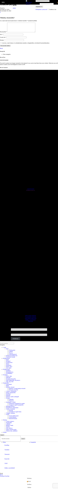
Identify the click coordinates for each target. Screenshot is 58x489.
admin (14, 8)
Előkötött (11, 399)
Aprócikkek (9, 384)
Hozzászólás (3, 31)
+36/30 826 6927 (30, 189)
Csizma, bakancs (10, 421)
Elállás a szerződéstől (30, 319)
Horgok (8, 398)
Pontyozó (11, 400)
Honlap (2, 40)
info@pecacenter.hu (30, 190)
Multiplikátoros (9, 372)
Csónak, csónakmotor (11, 391)
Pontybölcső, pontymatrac (12, 407)
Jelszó (37, 3)
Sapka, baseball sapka (11, 429)
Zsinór (7, 414)
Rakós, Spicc (9, 366)
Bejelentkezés (39, 6)
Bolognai (8, 361)
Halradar (8, 395)
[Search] (34, 2)
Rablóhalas (8, 365)
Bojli (7, 348)
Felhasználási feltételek (30, 315)
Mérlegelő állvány (10, 406)
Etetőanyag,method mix (11, 355)
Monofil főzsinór (13, 418)
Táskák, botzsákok (10, 409)
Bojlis (7, 359)
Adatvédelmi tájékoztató (30, 318)
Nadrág (8, 426)
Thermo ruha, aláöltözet (11, 431)
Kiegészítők (6, 383)
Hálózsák (8, 377)
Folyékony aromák (10, 357)
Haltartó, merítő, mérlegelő (12, 396)
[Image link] (29, 71)
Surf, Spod (8, 368)
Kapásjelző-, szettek (11, 402)
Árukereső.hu (29, 309)
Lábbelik (8, 424)
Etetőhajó (8, 394)
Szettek (4, 432)
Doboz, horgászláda (11, 392)
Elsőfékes (8, 370)
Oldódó (11, 351)
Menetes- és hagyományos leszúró (17, 388)
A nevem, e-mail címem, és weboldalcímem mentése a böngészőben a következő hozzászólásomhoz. (26, 43)
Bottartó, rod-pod (10, 387)
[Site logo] (29, 5)
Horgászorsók (6, 369)
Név (1, 34)
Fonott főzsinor (12, 417)
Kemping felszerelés (11, 379)
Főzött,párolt (12, 350)
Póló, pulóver (9, 428)
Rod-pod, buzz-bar (13, 389)
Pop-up (11, 353)
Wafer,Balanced (13, 354)
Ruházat (5, 420)
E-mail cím (3, 37)
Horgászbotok (6, 358)
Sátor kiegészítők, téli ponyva (13, 380)
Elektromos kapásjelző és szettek (17, 403)
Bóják (7, 385)
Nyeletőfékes (9, 373)
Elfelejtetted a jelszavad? (41, 9)
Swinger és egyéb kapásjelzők (16, 405)
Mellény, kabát (9, 425)
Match (7, 363)
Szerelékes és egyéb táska (15, 411)
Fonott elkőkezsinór (14, 415)
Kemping (5, 374)
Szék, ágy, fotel (9, 381)
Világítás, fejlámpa (10, 413)
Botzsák (11, 410)
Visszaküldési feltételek (30, 317)
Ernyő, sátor (9, 376)
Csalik (4, 347)
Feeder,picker (9, 362)
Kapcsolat (30, 321)
